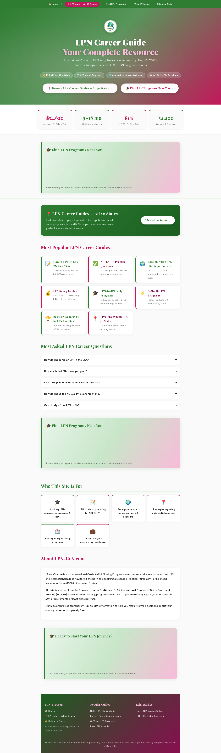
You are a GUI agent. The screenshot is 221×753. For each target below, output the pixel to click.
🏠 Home (53, 4)
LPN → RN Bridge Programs (150, 715)
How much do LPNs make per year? (110, 371)
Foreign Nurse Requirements (105, 715)
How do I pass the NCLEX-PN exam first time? (110, 394)
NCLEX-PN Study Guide (102, 710)
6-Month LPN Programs (102, 721)
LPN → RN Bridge (141, 4)
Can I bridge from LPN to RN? (110, 405)
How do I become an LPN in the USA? (110, 360)
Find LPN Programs (116, 4)
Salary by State (164, 4)
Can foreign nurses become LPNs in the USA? (110, 382)
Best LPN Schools (99, 726)
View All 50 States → (157, 220)
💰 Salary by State (55, 721)
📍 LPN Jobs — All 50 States (82, 4)
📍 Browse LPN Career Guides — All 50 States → (80, 88)
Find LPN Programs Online (149, 710)
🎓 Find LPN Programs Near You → (149, 88)
